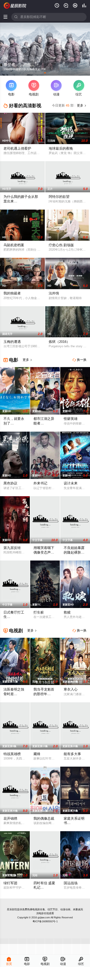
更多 (81, 105)
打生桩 (38, 612)
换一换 (80, 360)
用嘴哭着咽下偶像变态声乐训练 (43, 552)
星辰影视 (15, 6)
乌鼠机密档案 (13, 245)
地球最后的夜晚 (61, 148)
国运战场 (71, 883)
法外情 (54, 293)
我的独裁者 (12, 293)
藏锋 (36, 754)
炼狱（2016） (59, 342)
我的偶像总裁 (43, 818)
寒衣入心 (71, 689)
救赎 (67, 612)
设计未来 (71, 483)
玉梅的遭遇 (12, 342)
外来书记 (40, 483)
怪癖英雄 (71, 419)
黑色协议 (10, 483)
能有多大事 (72, 754)
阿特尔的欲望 (59, 197)
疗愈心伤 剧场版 (61, 245)
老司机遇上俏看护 (17, 148)
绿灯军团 (10, 883)
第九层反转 (12, 548)
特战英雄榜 (12, 754)
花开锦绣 (10, 818)
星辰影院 (12, 909)
